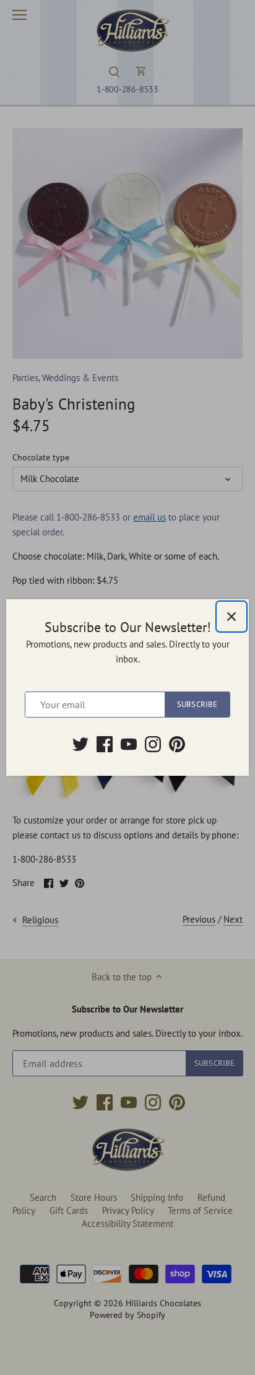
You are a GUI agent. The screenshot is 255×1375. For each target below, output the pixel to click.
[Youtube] (129, 744)
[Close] (231, 616)
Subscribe (197, 704)
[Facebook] (105, 744)
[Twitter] (80, 744)
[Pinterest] (177, 744)
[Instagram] (153, 744)
